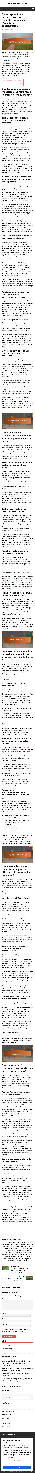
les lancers (26, 747)
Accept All (17, 1468)
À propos (4, 1352)
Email (4, 1318)
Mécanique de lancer (8, 1411)
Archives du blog (7, 1349)
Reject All (17, 1464)
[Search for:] (17, 1397)
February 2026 (6, 1423)
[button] (32, 8)
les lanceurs (14, 63)
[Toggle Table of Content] (19, 83)
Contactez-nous (6, 1346)
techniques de (24, 374)
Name (4, 1313)
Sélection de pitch (7, 1414)
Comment (5, 1299)
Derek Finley (15, 30)
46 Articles (21, 1239)
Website (4, 1324)
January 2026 (6, 1426)
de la (16, 879)
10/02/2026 (7, 30)
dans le (16, 311)
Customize (17, 1460)
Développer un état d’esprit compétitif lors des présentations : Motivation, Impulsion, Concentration (16, 1363)
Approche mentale (7, 1408)
